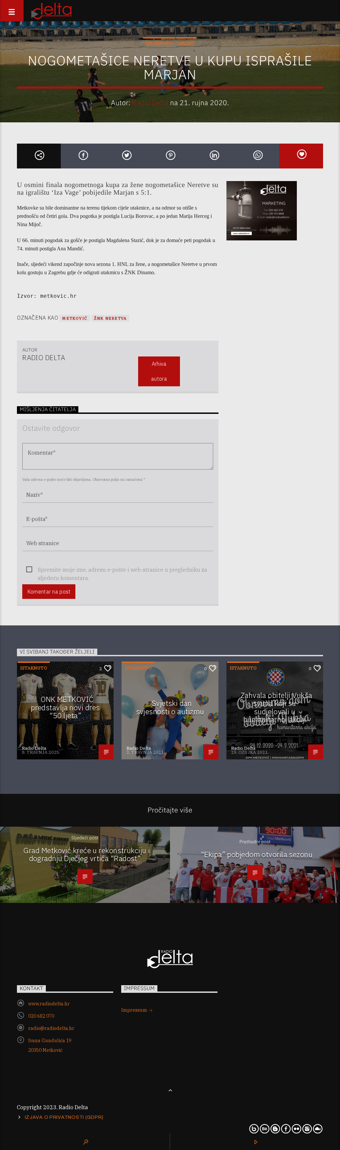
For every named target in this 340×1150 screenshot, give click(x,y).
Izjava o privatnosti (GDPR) (64, 1117)
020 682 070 (41, 1016)
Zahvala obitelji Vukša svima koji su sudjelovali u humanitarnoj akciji (276, 707)
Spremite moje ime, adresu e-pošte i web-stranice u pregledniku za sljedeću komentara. (122, 570)
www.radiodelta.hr (49, 1004)
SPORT (186, 43)
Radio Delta (150, 102)
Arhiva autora (159, 371)
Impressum (134, 1010)
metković (74, 318)
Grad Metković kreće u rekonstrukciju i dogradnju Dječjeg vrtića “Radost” (86, 854)
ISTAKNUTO (159, 43)
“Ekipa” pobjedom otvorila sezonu (256, 854)
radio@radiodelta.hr (51, 1028)
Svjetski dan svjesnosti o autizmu (170, 707)
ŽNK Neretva (110, 318)
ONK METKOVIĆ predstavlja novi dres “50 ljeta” (65, 707)
